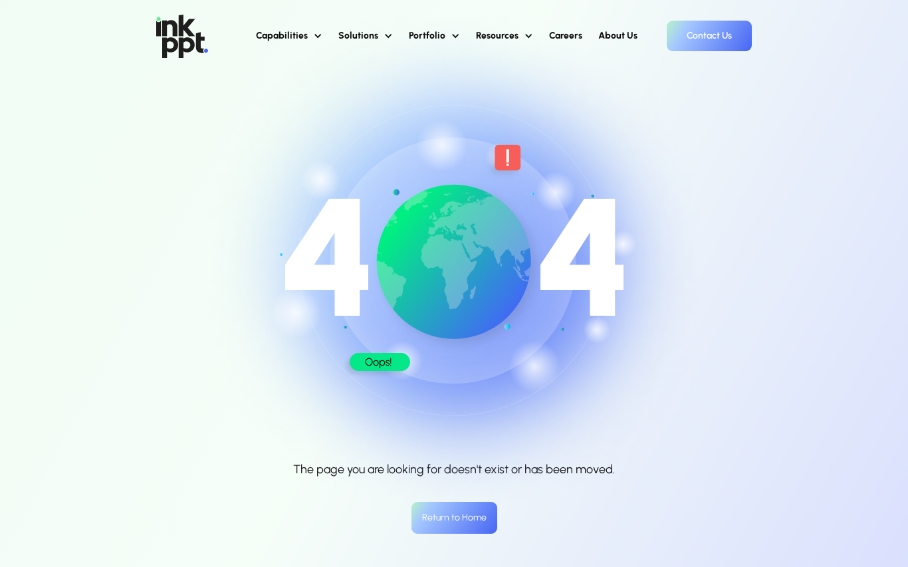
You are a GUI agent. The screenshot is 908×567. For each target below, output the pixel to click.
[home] (182, 36)
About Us (617, 35)
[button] (289, 36)
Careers (565, 35)
